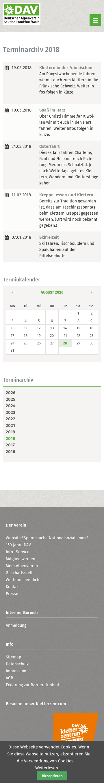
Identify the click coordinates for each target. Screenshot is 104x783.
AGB (9, 678)
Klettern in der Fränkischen (65, 67)
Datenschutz (17, 664)
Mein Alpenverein (22, 565)
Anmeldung (16, 625)
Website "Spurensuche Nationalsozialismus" (47, 538)
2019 (10, 431)
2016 (10, 451)
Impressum (16, 671)
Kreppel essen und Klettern (66, 194)
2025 (10, 399)
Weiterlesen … (48, 768)
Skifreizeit (49, 237)
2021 (10, 425)
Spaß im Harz (52, 110)
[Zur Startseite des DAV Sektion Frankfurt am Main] (21, 14)
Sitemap (13, 657)
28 (65, 343)
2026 (10, 392)
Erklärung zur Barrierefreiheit (32, 685)
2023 (10, 412)
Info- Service (17, 551)
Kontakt (13, 586)
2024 (10, 405)
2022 (10, 418)
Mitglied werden (20, 558)
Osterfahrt (49, 146)
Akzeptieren (52, 776)
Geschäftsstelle (20, 572)
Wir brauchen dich (22, 579)
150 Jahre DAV (18, 545)
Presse (12, 593)
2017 (10, 445)
